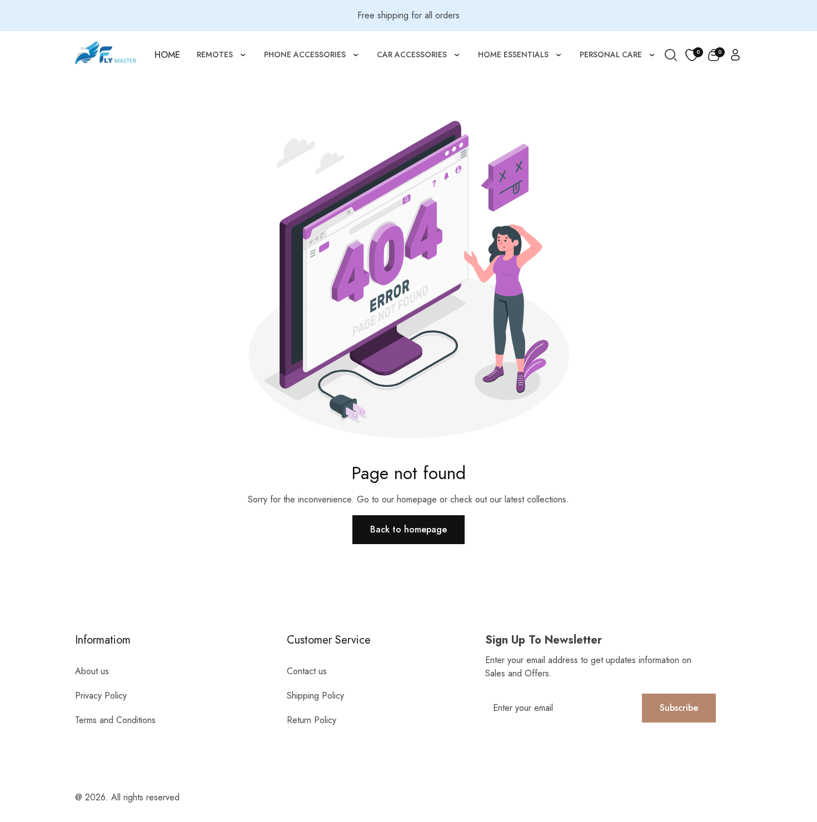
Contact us (307, 671)
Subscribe (679, 707)
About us (92, 671)
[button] (713, 55)
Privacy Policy (101, 695)
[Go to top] (785, 752)
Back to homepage (408, 529)
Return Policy (311, 720)
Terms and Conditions (115, 720)
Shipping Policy (315, 695)
